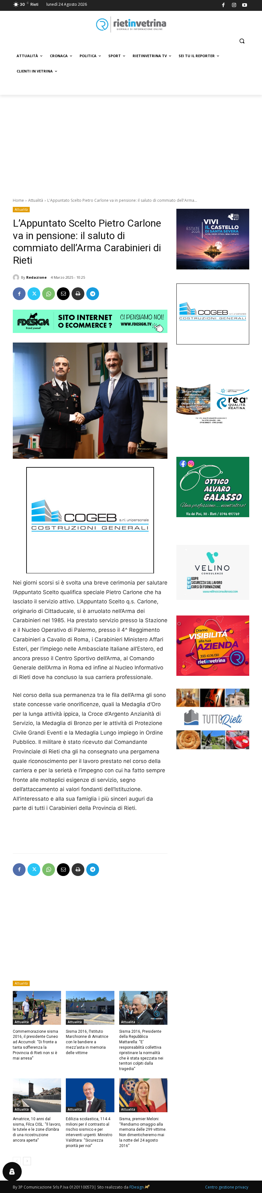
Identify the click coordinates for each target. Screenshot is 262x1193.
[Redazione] (17, 277)
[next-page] (27, 1161)
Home (18, 200)
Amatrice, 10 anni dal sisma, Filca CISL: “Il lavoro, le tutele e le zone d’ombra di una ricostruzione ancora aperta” (37, 1130)
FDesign (136, 1187)
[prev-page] (17, 1161)
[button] (241, 41)
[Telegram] (92, 293)
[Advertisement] (131, 142)
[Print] (78, 293)
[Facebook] (223, 5)
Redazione (36, 277)
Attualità (35, 200)
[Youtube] (245, 5)
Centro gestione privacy (226, 1187)
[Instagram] (234, 5)
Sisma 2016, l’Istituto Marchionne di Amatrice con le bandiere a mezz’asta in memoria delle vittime (87, 1042)
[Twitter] (33, 293)
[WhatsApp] (48, 293)
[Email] (63, 293)
